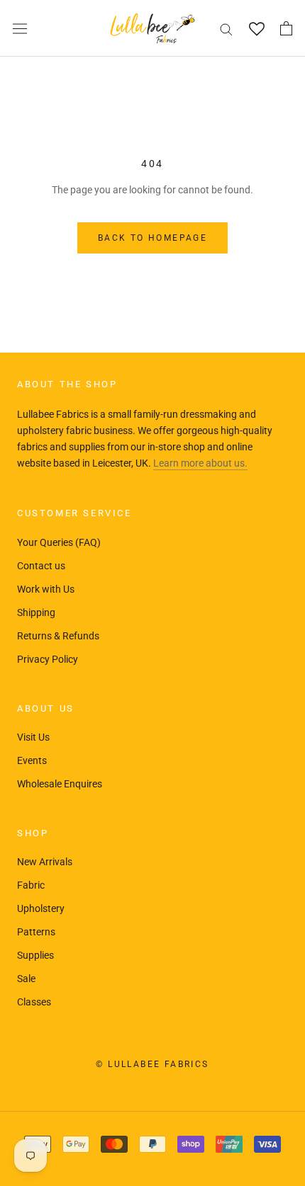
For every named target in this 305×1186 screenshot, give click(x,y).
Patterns (36, 931)
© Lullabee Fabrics (152, 1064)
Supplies (35, 955)
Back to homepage (152, 238)
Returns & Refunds (58, 636)
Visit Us (33, 737)
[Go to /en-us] (152, 28)
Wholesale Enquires (59, 783)
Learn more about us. (200, 463)
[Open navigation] (20, 28)
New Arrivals (44, 861)
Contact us (41, 565)
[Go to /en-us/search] (226, 29)
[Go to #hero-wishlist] (256, 29)
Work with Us (45, 589)
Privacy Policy (47, 659)
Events (32, 760)
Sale (26, 978)
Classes (34, 1002)
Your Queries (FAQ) (59, 542)
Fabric (31, 885)
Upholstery (41, 908)
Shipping (36, 612)
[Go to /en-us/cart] (286, 28)
